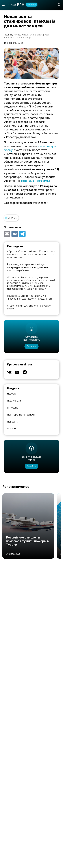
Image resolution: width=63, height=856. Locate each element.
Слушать (31, 346)
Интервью (12, 407)
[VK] (15, 234)
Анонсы (12, 218)
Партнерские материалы (21, 414)
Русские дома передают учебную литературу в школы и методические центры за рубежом (27, 267)
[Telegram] (22, 234)
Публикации (14, 400)
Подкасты (12, 421)
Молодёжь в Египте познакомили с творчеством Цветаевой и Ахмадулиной (29, 297)
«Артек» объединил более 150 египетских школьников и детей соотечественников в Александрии (31, 254)
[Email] (7, 234)
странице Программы (35, 180)
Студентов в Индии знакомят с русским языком (29, 307)
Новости (12, 393)
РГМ (26, 5)
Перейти (31, 466)
